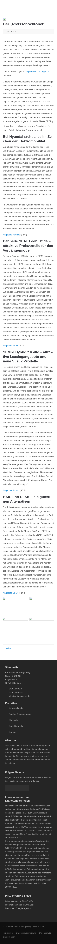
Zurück (8, 648)
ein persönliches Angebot (37, 71)
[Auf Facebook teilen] (4, 20)
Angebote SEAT (10, 345)
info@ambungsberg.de (19, 696)
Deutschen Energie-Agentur (18, 908)
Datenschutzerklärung (26, 933)
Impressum (8, 933)
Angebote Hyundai (11, 234)
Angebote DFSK (10, 593)
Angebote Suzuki (11, 490)
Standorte (13, 720)
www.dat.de (16, 837)
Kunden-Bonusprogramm (20, 714)
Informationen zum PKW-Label (19, 905)
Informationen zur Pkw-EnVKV (19, 901)
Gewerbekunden (16, 708)
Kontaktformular (16, 726)
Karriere (12, 732)
